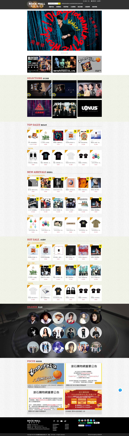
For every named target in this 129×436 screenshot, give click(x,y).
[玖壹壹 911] (96, 347)
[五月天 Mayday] (83, 347)
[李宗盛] (58, 347)
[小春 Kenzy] (71, 332)
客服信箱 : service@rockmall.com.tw (35, 426)
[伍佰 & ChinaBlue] (71, 347)
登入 (89, 1)
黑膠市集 (51, 6)
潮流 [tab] (100, 310)
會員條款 (55, 428)
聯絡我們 (67, 428)
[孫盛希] (46, 332)
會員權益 (55, 430)
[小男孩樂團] (46, 347)
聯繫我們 (94, 1)
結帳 (99, 1)
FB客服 (120, 390)
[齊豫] (71, 318)
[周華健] (33, 318)
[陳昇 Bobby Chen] (46, 318)
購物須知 (67, 425)
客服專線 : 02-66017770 (32, 424)
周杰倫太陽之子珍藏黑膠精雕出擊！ (70, 3)
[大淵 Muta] (83, 332)
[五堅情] (33, 347)
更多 (99, 307)
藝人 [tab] (95, 310)
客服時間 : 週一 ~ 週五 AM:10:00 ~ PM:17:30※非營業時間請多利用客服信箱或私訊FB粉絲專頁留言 (38, 428)
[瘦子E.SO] (96, 332)
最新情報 (94, 6)
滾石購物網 (37, 5)
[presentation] (26, 139)
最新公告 (55, 425)
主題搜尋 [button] (87, 6)
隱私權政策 (55, 427)
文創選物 (73, 6)
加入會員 (85, 1)
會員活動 (67, 424)
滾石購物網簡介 (56, 424)
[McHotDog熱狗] (33, 332)
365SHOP (99, 434)
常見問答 (67, 427)
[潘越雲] (83, 318)
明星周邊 (65, 6)
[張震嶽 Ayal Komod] (58, 318)
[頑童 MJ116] (58, 332)
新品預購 (80, 6)
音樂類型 (58, 6)
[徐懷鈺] (96, 318)
